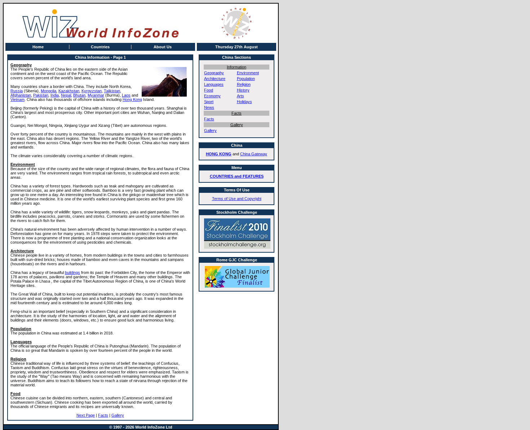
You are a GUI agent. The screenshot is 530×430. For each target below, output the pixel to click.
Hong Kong (132, 99)
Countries (100, 47)
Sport (208, 101)
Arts (240, 96)
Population (246, 78)
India (54, 95)
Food (208, 90)
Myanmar (96, 95)
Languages (214, 84)
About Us (163, 47)
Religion (244, 84)
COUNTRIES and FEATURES (237, 176)
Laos (126, 95)
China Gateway (253, 154)
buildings (72, 272)
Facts (103, 415)
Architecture (214, 78)
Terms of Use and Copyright (236, 198)
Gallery (117, 415)
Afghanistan (20, 95)
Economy (212, 96)
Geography (214, 73)
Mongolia (48, 91)
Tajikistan (112, 91)
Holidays (244, 101)
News (209, 107)
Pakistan (40, 95)
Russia (16, 91)
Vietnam (17, 99)
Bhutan (79, 95)
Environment (248, 73)
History (243, 90)
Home (38, 47)
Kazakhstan (68, 91)
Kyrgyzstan (91, 91)
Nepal (66, 95)
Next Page (85, 415)
